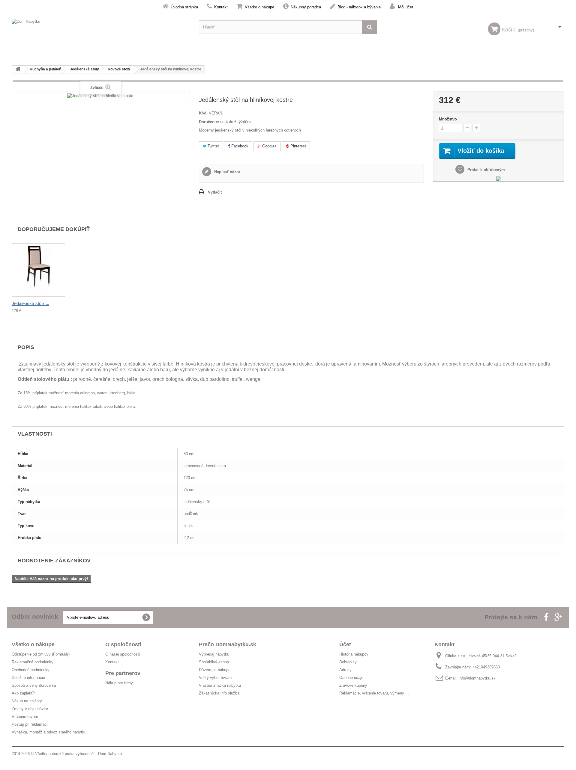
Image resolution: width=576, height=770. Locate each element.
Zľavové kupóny (353, 685)
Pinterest (297, 146)
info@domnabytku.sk (477, 678)
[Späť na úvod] (18, 69)
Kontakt (221, 7)
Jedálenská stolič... (30, 303)
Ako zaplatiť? (23, 693)
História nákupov (353, 654)
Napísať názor (226, 172)
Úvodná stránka (184, 7)
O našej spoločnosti (122, 654)
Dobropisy (348, 662)
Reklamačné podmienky (32, 662)
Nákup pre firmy (119, 683)
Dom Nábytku (110, 753)
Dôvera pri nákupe (214, 670)
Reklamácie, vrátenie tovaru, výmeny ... (374, 693)
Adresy (345, 670)
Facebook (239, 146)
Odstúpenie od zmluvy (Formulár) (41, 654)
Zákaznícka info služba (219, 693)
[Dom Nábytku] (101, 27)
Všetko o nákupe (259, 7)
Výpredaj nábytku (214, 654)
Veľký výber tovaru (215, 677)
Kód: (203, 113)
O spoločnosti (123, 644)
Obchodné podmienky (31, 670)
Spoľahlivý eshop (214, 662)
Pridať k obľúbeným (485, 169)
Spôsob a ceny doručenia (34, 685)
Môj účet (405, 7)
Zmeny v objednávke (30, 708)
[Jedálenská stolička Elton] (38, 270)
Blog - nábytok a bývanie (359, 7)
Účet (345, 644)
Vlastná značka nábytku (220, 685)
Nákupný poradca (306, 7)
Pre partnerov (122, 673)
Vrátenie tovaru (25, 716)
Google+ (269, 146)
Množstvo (448, 119)
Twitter (212, 146)
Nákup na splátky (27, 701)
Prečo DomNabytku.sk (227, 644)
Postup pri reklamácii (30, 724)
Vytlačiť (215, 192)
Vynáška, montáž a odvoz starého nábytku (49, 732)
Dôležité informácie (28, 677)
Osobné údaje (351, 677)
